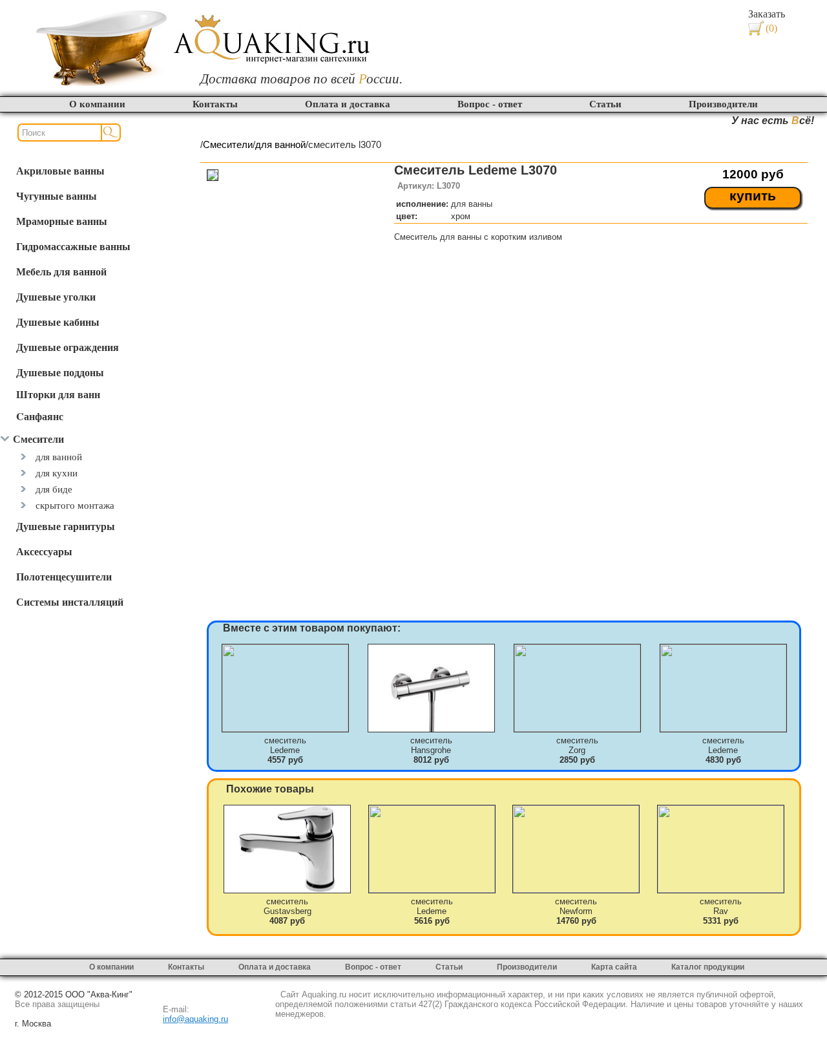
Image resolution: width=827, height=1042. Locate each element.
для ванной (59, 457)
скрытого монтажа (75, 505)
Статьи (605, 104)
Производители (723, 104)
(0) (771, 28)
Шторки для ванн (58, 394)
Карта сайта (614, 967)
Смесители (228, 145)
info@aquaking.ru (195, 1019)
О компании (97, 104)
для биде (54, 489)
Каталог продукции (707, 967)
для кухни (57, 473)
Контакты (215, 104)
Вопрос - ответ (489, 104)
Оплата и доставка (347, 104)
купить (752, 196)
